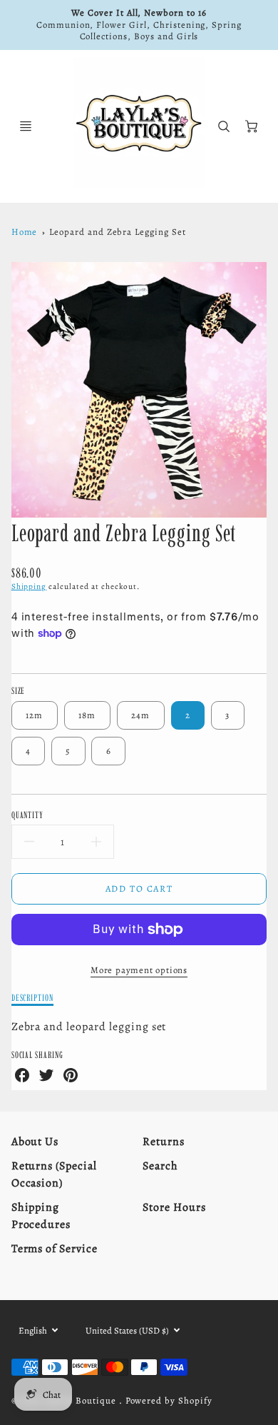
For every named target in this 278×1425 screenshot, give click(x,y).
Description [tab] (32, 997)
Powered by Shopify (168, 1400)
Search (160, 1166)
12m (34, 715)
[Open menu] (25, 126)
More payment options (139, 970)
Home (24, 232)
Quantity (27, 814)
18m (87, 715)
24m (140, 715)
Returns (164, 1141)
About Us (35, 1141)
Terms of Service (54, 1249)
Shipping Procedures (41, 1215)
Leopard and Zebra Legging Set (117, 232)
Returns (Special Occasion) (54, 1174)
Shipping (29, 586)
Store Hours (174, 1207)
